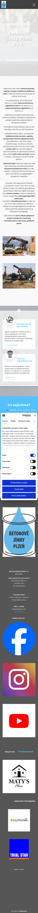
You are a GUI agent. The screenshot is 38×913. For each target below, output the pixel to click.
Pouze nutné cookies (19, 495)
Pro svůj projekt (12, 345)
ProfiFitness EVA (25, 751)
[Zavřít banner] (35, 415)
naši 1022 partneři (12, 431)
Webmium (23, 911)
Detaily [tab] (13, 421)
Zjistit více (9, 377)
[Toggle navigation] (34, 4)
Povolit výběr (19, 489)
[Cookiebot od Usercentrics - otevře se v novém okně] (23, 415)
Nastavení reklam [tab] (24, 421)
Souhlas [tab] (5, 421)
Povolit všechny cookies (19, 482)
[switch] (33, 461)
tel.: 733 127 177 (19, 611)
